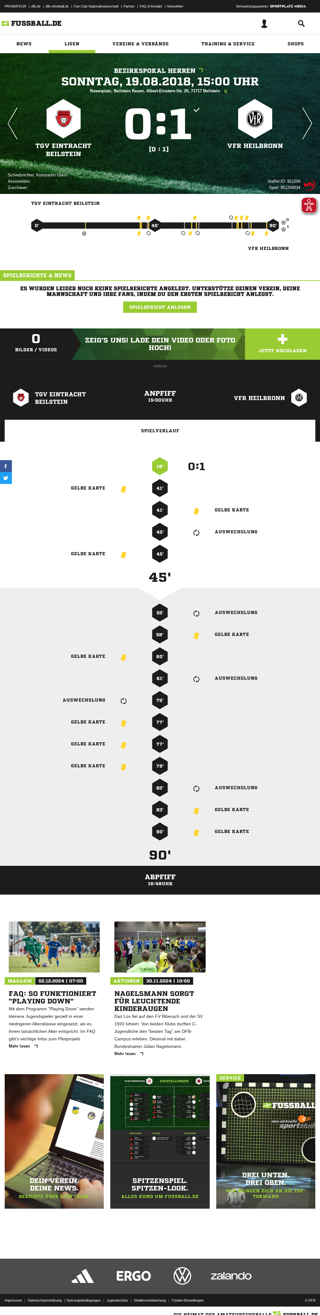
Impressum (13, 1300)
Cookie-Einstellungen (188, 1300)
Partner (129, 6)
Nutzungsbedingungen (84, 1300)
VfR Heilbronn (255, 146)
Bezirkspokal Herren (155, 71)
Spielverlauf (160, 431)
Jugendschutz (117, 1300)
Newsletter (175, 6)
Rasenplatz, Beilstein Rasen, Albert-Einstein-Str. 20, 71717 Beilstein (155, 91)
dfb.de (36, 6)
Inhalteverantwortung (150, 1300)
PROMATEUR (15, 6)
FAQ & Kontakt (151, 6)
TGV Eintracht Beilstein (64, 150)
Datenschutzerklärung (45, 1300)
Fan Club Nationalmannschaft (96, 6)
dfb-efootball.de (57, 6)
